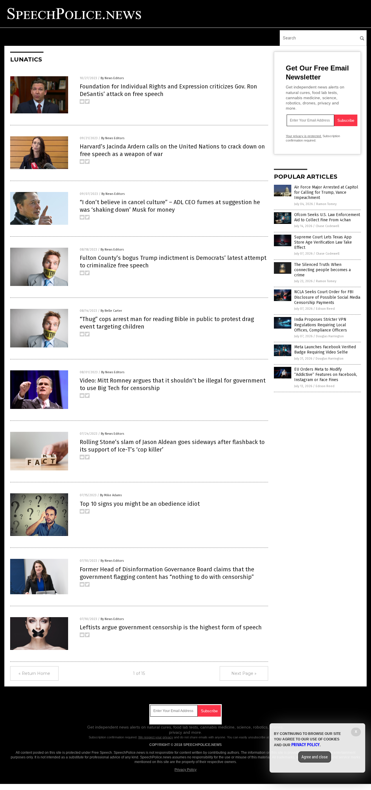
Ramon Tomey (326, 204)
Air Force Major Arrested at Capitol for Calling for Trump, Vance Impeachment (326, 192)
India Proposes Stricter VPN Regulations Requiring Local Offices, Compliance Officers (320, 324)
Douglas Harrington (330, 336)
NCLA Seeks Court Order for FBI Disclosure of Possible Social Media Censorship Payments (327, 297)
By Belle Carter (111, 311)
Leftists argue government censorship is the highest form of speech (171, 627)
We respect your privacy (155, 737)
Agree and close (314, 757)
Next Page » (244, 673)
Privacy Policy (185, 770)
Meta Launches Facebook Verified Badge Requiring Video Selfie (325, 350)
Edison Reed (325, 309)
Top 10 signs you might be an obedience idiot (140, 503)
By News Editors (112, 78)
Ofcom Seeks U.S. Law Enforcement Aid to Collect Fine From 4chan (327, 217)
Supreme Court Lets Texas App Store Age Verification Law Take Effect (323, 242)
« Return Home (34, 673)
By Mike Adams (111, 495)
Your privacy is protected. (304, 136)
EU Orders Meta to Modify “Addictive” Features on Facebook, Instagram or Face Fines (325, 374)
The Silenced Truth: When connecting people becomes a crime (322, 270)
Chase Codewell (327, 226)
